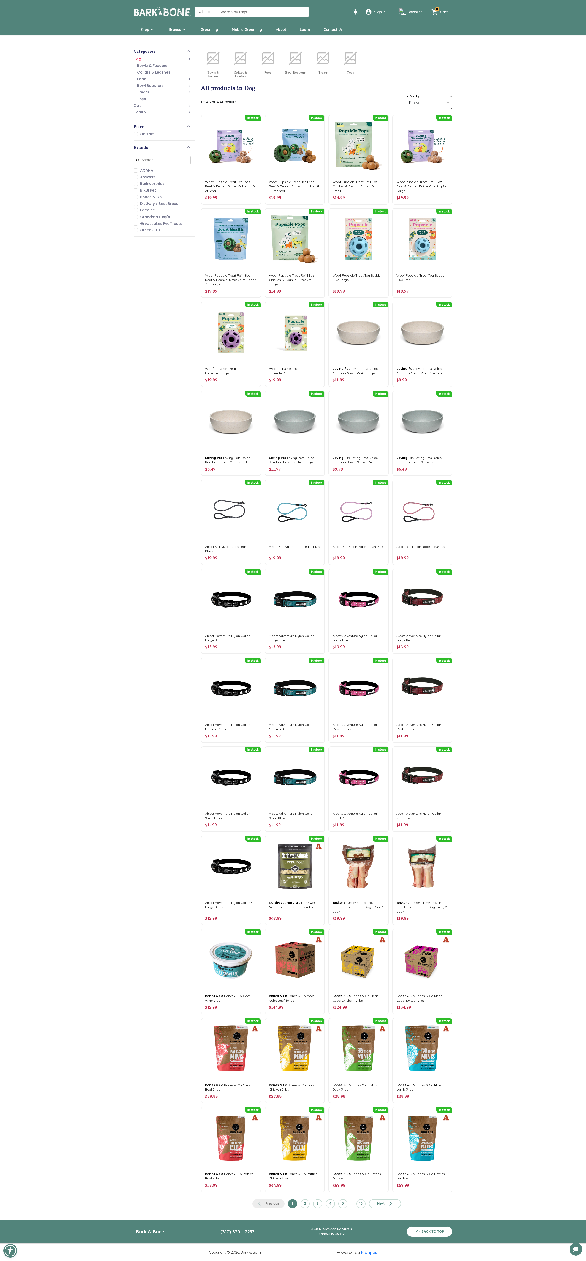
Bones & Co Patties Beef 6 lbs (229, 1176)
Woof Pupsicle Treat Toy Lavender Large (223, 371)
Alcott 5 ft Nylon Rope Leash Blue (294, 547)
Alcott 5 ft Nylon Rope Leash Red (421, 547)
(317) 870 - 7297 (237, 1231)
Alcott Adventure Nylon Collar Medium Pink (355, 727)
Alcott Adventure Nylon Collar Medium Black (227, 727)
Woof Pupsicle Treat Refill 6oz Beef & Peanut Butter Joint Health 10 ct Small (294, 186)
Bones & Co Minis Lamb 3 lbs (419, 1087)
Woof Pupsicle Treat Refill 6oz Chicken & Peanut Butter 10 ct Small (355, 186)
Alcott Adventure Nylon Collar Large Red (418, 638)
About (281, 29)
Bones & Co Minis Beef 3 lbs (227, 1087)
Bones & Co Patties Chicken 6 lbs (293, 1176)
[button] (10, 1250)
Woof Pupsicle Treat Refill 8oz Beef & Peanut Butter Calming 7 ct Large (422, 186)
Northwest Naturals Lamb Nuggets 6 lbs (293, 905)
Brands (175, 29)
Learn (305, 29)
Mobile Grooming (247, 29)
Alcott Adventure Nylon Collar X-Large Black (229, 905)
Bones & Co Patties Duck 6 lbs (357, 1176)
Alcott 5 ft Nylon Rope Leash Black (226, 549)
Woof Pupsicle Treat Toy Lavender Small (287, 371)
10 (361, 1203)
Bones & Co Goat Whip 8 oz (227, 998)
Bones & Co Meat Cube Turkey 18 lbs (419, 998)
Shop (145, 29)
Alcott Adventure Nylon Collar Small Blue (291, 815)
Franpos (369, 1252)
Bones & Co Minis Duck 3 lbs (355, 1087)
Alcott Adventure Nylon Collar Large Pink (355, 638)
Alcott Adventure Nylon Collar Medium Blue (291, 727)
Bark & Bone (150, 1231)
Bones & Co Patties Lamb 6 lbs (420, 1176)
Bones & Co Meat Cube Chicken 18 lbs (355, 998)
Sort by (415, 96)
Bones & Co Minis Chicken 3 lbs (291, 1087)
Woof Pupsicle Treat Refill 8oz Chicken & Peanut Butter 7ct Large (291, 279)
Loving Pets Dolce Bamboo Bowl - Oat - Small (227, 460)
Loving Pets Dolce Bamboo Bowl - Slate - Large (291, 460)
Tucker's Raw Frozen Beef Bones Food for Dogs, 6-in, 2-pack (422, 907)
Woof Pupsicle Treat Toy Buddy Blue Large (357, 277)
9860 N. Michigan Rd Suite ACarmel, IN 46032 (332, 1231)
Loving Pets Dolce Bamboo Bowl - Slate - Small (419, 460)
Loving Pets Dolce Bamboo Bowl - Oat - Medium (419, 371)
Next (381, 1203)
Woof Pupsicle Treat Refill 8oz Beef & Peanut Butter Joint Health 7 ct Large (230, 279)
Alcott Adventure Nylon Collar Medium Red (418, 727)
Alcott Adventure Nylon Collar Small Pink (355, 815)
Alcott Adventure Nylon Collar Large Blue (291, 638)
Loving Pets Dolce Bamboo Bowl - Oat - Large (355, 371)
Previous (272, 1203)
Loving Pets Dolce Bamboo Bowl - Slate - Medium (356, 460)
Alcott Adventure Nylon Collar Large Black (227, 638)
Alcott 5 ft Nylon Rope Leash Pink (358, 547)
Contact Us (333, 29)
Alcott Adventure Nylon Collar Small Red (418, 815)
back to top (433, 1231)
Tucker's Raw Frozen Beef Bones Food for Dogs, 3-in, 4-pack (358, 907)
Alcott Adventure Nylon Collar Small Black (227, 815)
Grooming (209, 29)
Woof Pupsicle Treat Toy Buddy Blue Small (420, 277)
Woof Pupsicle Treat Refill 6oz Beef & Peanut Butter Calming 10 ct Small (230, 186)
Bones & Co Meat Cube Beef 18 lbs (291, 998)
